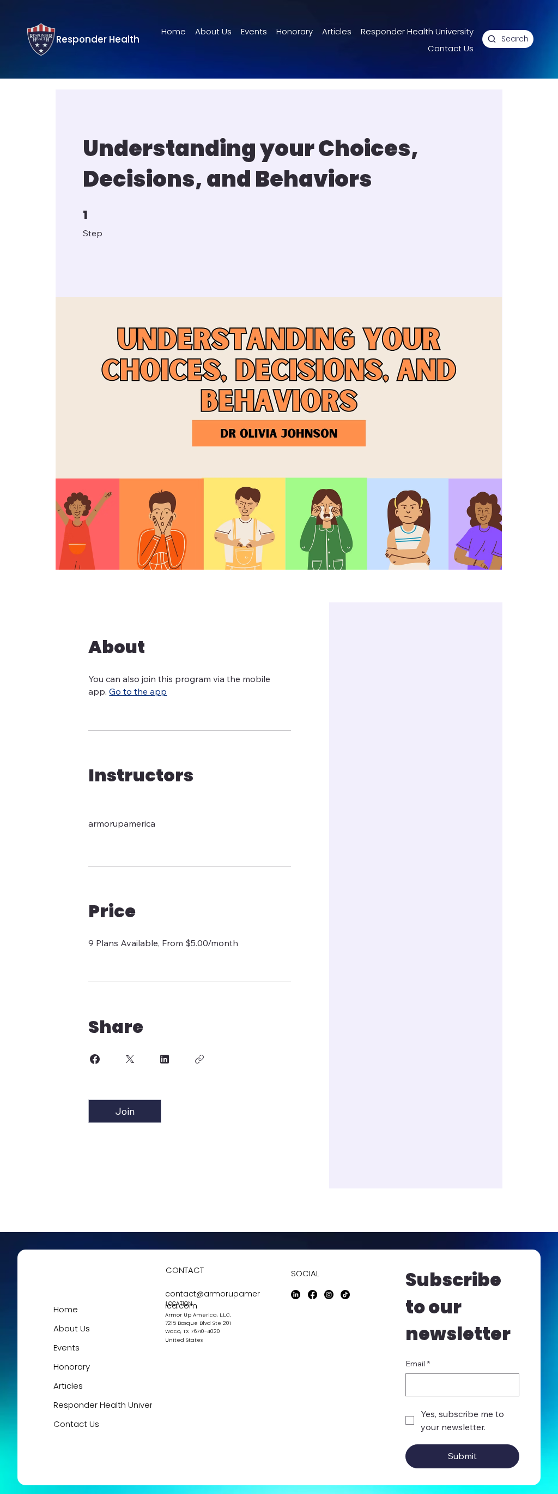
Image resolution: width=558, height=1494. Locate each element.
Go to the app (138, 691)
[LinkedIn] (295, 1294)
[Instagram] (328, 1294)
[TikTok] (345, 1294)
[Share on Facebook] (94, 1059)
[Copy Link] (199, 1059)
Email (417, 1363)
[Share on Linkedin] (164, 1059)
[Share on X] (129, 1059)
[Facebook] (312, 1294)
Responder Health (98, 39)
